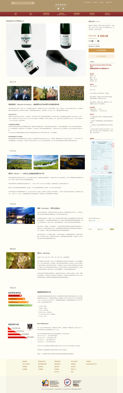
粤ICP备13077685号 (76, 389)
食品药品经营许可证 (91, 364)
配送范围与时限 (42, 364)
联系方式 (73, 369)
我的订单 (102, 2)
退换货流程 (57, 364)
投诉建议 (56, 369)
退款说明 (56, 366)
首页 (15, 14)
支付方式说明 (25, 364)
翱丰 (30, 14)
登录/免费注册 (88, 2)
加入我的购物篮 (101, 50)
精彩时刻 (61, 14)
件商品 (110, 2)
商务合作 (107, 14)
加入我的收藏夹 (101, 56)
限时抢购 (92, 14)
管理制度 (73, 364)
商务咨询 (73, 366)
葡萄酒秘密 (77, 14)
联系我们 (98, 46)
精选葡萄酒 (46, 14)
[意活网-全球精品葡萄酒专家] (61, 7)
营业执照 (88, 361)
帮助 (72, 371)
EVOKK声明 (74, 361)
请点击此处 (91, 46)
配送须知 (40, 366)
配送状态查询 (41, 361)
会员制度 (24, 369)
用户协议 (56, 371)
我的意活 (95, 2)
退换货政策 (57, 361)
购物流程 (24, 361)
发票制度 (24, 366)
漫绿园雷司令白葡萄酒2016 (15, 21)
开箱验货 (40, 369)
